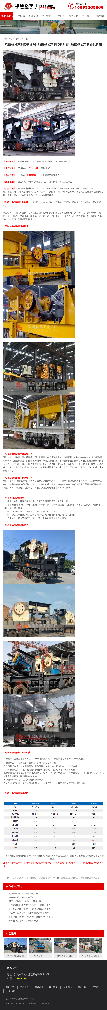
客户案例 (53, 987)
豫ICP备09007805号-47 (15, 1003)
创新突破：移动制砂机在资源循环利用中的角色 (31, 917)
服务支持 (82, 987)
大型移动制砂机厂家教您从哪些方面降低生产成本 (32, 905)
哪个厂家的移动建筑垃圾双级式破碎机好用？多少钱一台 (35, 909)
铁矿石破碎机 (40, 956)
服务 (73, 16)
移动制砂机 (7, 16)
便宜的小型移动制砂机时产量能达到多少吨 (29, 913)
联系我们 (10, 991)
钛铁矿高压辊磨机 (65, 956)
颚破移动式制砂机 (15, 956)
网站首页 (10, 987)
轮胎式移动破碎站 (59, 484)
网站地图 (45, 1003)
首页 (18, 39)
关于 (87, 16)
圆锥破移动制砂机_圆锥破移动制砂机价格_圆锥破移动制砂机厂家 (37, 878)
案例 (47, 16)
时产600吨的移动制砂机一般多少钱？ (26, 901)
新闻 (33, 16)
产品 (20, 16)
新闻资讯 (39, 987)
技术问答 (60, 16)
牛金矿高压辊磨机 (90, 956)
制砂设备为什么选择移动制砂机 (23, 893)
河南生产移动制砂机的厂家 (21, 897)
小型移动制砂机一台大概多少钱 (23, 921)
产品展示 (25, 39)
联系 (100, 16)
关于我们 (96, 987)
